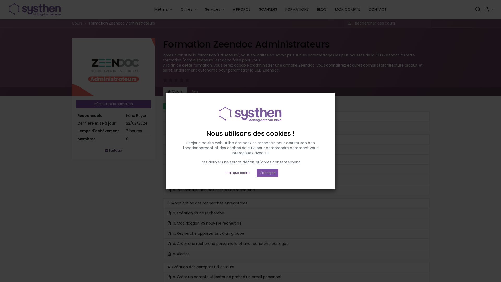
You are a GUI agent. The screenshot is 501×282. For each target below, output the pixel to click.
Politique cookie (238, 173)
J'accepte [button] (267, 173)
